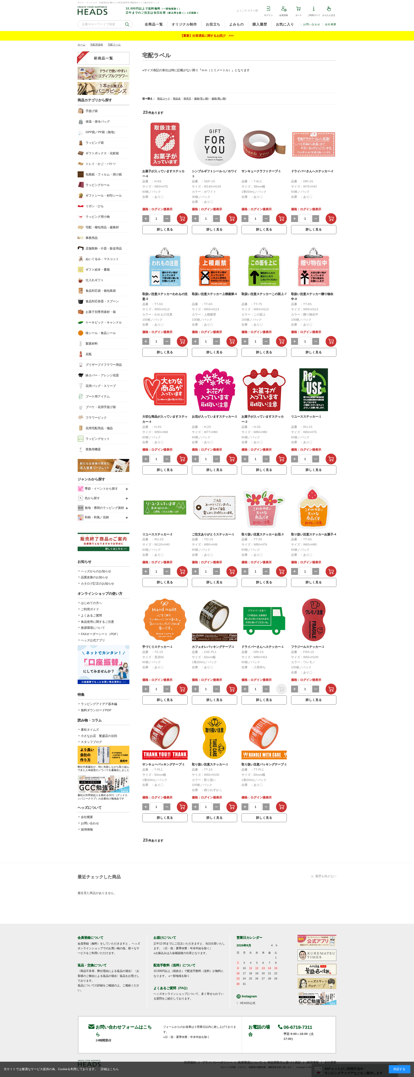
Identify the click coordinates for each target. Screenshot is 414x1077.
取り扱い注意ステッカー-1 (210, 764)
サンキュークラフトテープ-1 (261, 171)
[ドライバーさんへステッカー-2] (313, 144)
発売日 (187, 98)
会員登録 (283, 15)
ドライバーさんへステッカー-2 (312, 171)
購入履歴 (259, 24)
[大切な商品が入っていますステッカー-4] (165, 389)
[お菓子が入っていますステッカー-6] (165, 144)
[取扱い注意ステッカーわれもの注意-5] (165, 267)
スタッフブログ (91, 742)
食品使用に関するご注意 (97, 621)
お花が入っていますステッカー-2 (214, 416)
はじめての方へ (91, 603)
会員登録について (91, 937)
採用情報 (87, 829)
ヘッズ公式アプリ (93, 640)
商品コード (163, 98)
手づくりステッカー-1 (157, 646)
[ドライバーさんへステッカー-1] (264, 620)
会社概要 (330, 24)
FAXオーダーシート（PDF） (100, 634)
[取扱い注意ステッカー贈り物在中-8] (313, 267)
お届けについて (165, 937)
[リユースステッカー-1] (313, 389)
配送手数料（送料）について (175, 965)
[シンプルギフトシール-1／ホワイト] (214, 144)
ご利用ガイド (313, 15)
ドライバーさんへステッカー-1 (263, 646)
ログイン (268, 15)
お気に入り (285, 24)
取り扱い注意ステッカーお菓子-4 (313, 534)
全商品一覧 (154, 24)
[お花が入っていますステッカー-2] (214, 389)
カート (298, 15)
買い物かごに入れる (182, 218)
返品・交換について (92, 965)
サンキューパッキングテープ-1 (163, 764)
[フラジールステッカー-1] (313, 620)
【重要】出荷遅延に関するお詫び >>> (207, 35)
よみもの (236, 24)
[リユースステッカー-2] (165, 507)
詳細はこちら (110, 1069)
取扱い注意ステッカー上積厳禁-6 (214, 294)
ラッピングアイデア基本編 (99, 704)
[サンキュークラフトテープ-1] (264, 144)
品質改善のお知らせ (94, 577)
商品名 (177, 98)
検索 (127, 24)
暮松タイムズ (90, 729)
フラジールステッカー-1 (307, 646)
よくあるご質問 (91, 615)
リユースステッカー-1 (306, 416)
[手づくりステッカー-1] (165, 620)
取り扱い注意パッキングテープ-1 (264, 764)
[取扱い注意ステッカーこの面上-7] (264, 267)
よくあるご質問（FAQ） (171, 988)
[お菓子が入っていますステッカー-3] (264, 389)
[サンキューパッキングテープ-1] (165, 737)
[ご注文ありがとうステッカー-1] (214, 507)
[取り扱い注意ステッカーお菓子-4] (313, 507)
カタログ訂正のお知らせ (97, 583)
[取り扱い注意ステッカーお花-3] (264, 507)
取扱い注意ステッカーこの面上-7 (264, 294)
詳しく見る (165, 229)
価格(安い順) (201, 98)
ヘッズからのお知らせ (96, 571)
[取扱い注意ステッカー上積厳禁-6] (214, 267)
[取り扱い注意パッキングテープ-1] (264, 737)
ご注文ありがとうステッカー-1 (213, 534)
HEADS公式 (247, 1003)
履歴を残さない (325, 876)
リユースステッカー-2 (157, 534)
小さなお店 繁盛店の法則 (99, 736)
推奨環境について (93, 627)
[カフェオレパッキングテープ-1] (214, 620)
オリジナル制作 (184, 24)
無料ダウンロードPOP (96, 710)
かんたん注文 (328, 15)
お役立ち (213, 24)
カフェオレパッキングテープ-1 (213, 646)
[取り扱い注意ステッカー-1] (214, 737)
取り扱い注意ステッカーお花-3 (263, 534)
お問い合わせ (311, 24)
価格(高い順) (219, 98)
